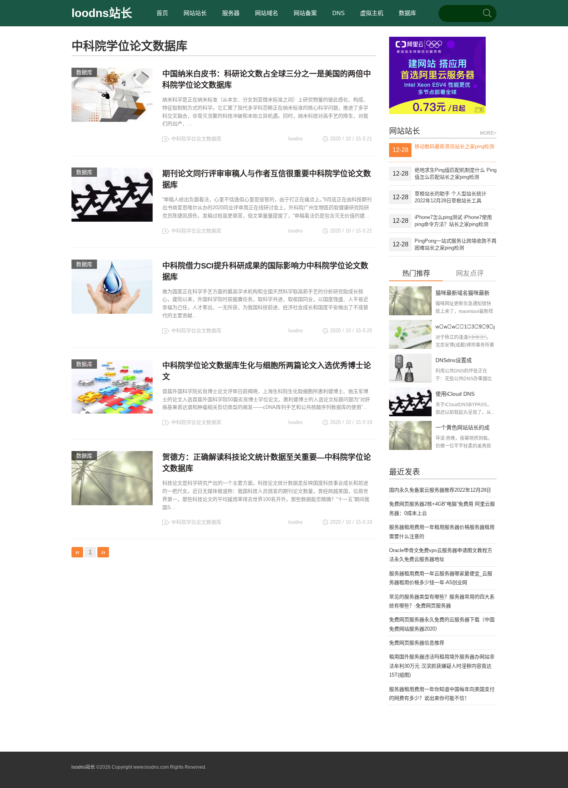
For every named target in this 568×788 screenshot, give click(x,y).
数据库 (407, 13)
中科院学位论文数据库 (196, 139)
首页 (162, 13)
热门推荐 (416, 273)
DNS (338, 13)
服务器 (231, 13)
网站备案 (305, 13)
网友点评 (470, 273)
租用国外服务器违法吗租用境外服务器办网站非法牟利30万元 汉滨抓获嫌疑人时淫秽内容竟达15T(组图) (442, 666)
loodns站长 (101, 13)
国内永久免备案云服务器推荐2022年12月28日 (440, 490)
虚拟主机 (371, 13)
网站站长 (195, 13)
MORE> (488, 133)
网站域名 (266, 13)
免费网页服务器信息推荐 (416, 643)
